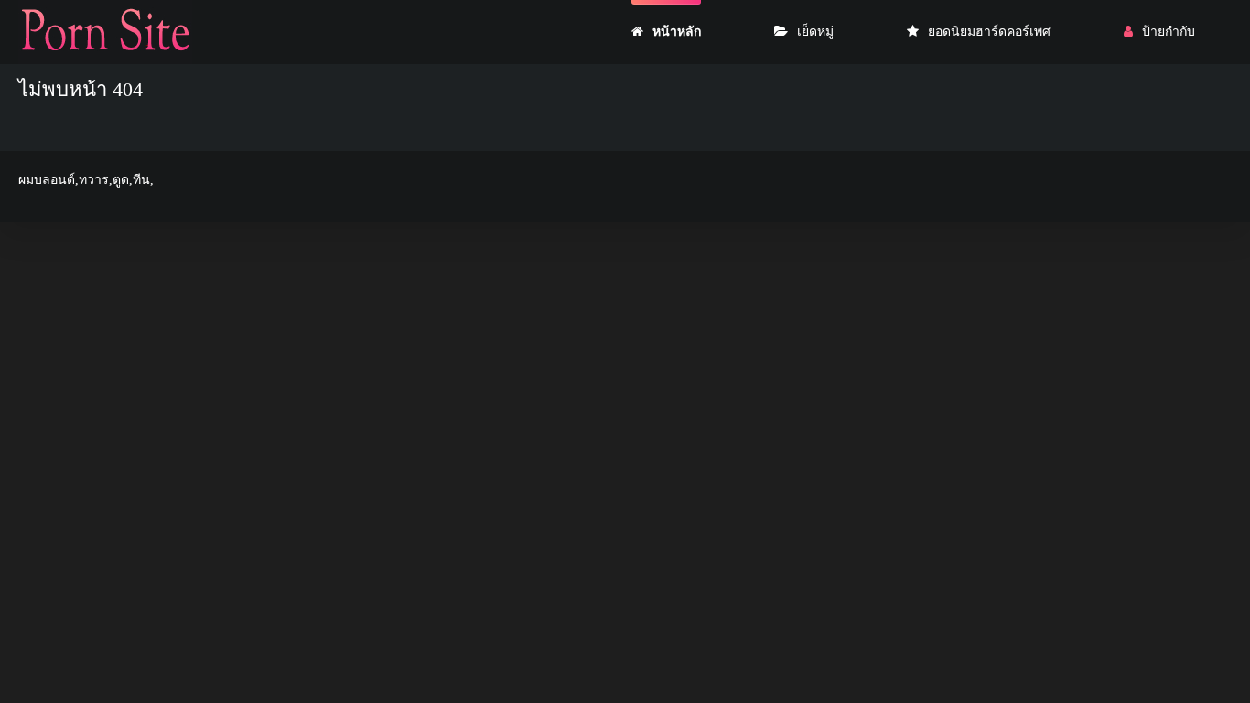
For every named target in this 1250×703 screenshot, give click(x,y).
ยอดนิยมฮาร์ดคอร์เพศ (989, 31)
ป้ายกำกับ (1168, 31)
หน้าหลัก (676, 31)
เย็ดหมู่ (815, 31)
